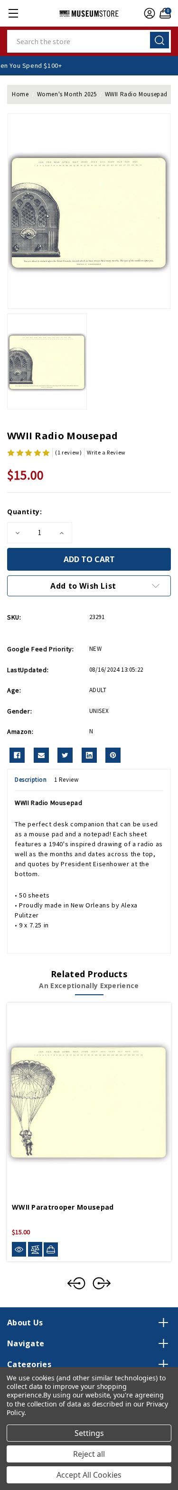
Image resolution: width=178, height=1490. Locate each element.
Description (31, 780)
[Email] (41, 755)
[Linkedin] (89, 755)
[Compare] (35, 1249)
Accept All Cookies (89, 1475)
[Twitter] (65, 755)
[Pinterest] (113, 755)
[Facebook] (17, 755)
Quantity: (24, 511)
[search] (159, 40)
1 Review (66, 780)
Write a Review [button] (106, 452)
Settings (89, 1433)
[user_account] (148, 13)
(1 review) (68, 452)
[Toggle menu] (13, 13)
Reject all (89, 1454)
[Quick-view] (19, 1249)
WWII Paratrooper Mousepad (63, 1207)
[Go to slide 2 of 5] (101, 1283)
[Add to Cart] (51, 1249)
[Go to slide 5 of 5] (76, 1283)
